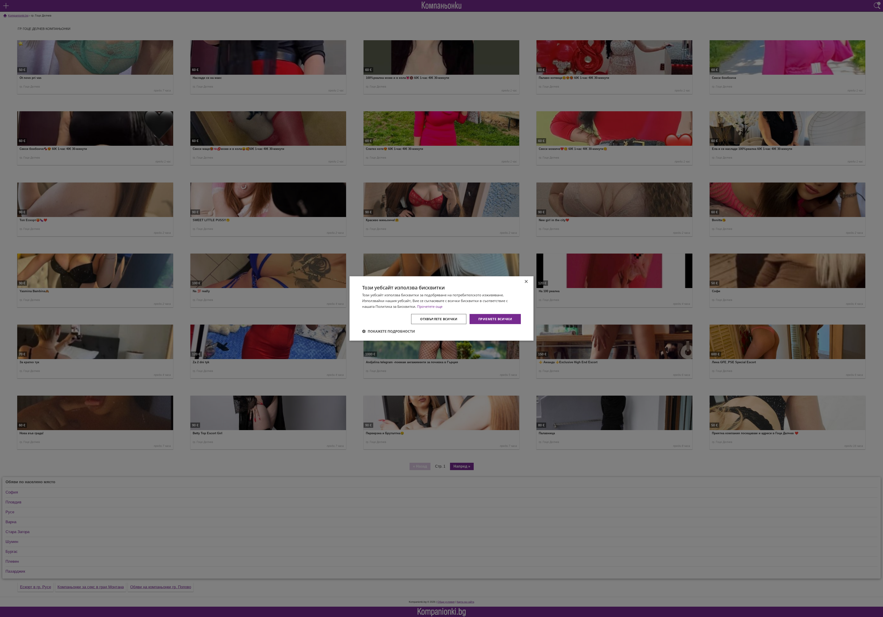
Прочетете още (429, 306)
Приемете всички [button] (495, 319)
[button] (388, 331)
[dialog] (441, 308)
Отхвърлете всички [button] (438, 319)
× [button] (526, 281)
